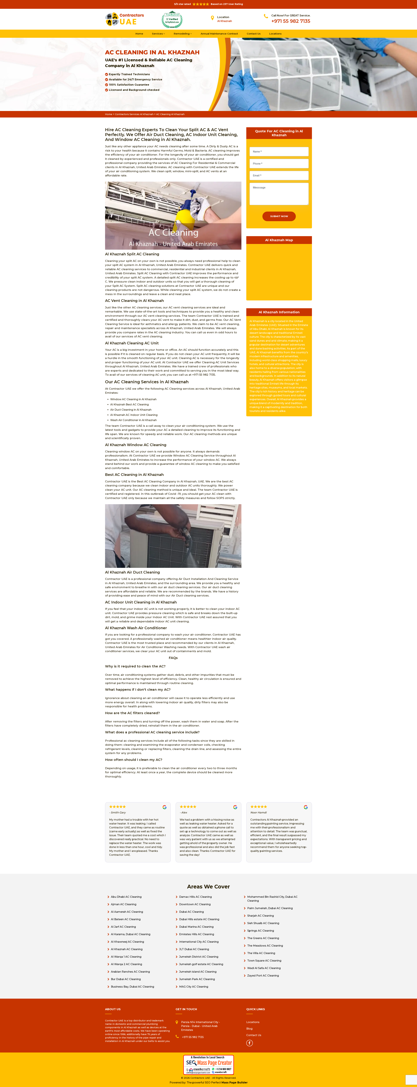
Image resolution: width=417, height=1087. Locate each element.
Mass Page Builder (235, 1082)
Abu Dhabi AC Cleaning (126, 896)
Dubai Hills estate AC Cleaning (199, 919)
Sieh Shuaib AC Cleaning (263, 923)
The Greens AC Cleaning (263, 938)
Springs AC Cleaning (260, 930)
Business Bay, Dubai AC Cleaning (132, 986)
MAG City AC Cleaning (193, 986)
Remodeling (182, 33)
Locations (275, 33)
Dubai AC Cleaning (191, 911)
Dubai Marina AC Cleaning (196, 926)
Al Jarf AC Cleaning (123, 926)
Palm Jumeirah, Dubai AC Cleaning (270, 908)
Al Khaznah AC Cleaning (127, 949)
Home (139, 33)
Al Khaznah (224, 21)
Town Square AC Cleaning (264, 960)
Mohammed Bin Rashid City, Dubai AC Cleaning (272, 898)
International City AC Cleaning (199, 941)
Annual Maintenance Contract (219, 33)
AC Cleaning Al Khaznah (170, 114)
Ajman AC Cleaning (123, 904)
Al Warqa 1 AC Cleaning (126, 956)
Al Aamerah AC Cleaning (127, 911)
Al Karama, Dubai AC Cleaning (130, 934)
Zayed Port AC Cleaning (263, 975)
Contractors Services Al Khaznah (134, 114)
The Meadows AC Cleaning (265, 945)
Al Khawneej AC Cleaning (127, 941)
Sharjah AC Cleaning (260, 915)
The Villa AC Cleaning (261, 953)
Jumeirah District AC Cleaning (198, 956)
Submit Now (279, 216)
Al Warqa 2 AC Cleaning (126, 964)
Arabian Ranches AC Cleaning (130, 971)
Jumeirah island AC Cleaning (197, 971)
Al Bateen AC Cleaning (126, 919)
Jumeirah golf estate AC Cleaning (201, 964)
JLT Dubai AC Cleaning (194, 949)
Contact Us (253, 33)
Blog (249, 1028)
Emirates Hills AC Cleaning (196, 934)
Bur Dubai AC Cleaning (126, 979)
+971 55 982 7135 (290, 21)
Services (157, 33)
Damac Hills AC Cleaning (195, 896)
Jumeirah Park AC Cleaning (197, 979)
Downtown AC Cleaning (195, 904)
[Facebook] (249, 1043)
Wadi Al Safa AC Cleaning (264, 968)
